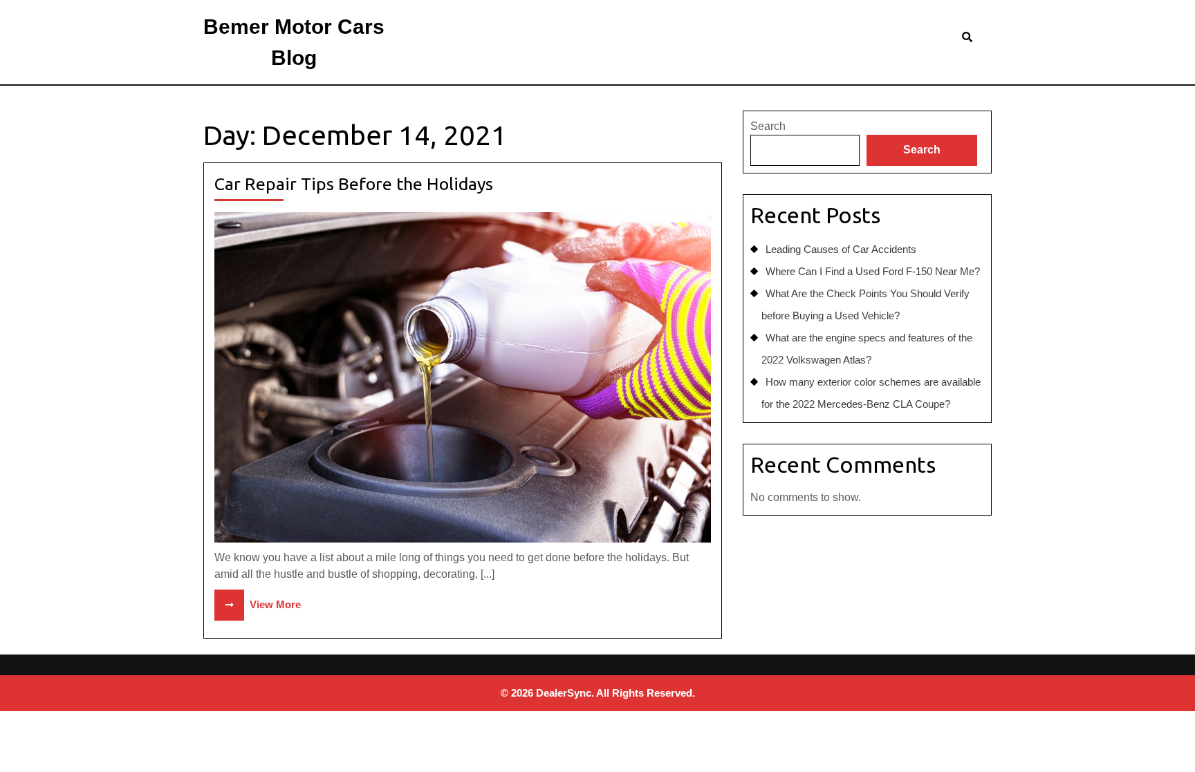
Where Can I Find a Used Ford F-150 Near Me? (873, 271)
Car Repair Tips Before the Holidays (353, 184)
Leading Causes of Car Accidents (841, 249)
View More (257, 604)
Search (768, 126)
